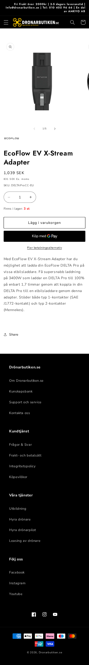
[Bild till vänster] (34, 129)
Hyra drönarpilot (22, 530)
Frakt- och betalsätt (25, 455)
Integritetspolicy (22, 466)
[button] (6, 22)
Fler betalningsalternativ (44, 248)
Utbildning (17, 508)
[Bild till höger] (55, 129)
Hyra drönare (20, 519)
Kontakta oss (19, 413)
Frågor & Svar (20, 444)
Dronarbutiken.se (50, 652)
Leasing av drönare (24, 540)
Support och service (25, 402)
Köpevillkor (18, 477)
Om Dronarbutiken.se (26, 380)
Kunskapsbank (21, 391)
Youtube (15, 594)
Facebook (17, 572)
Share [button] (13, 334)
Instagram (17, 583)
